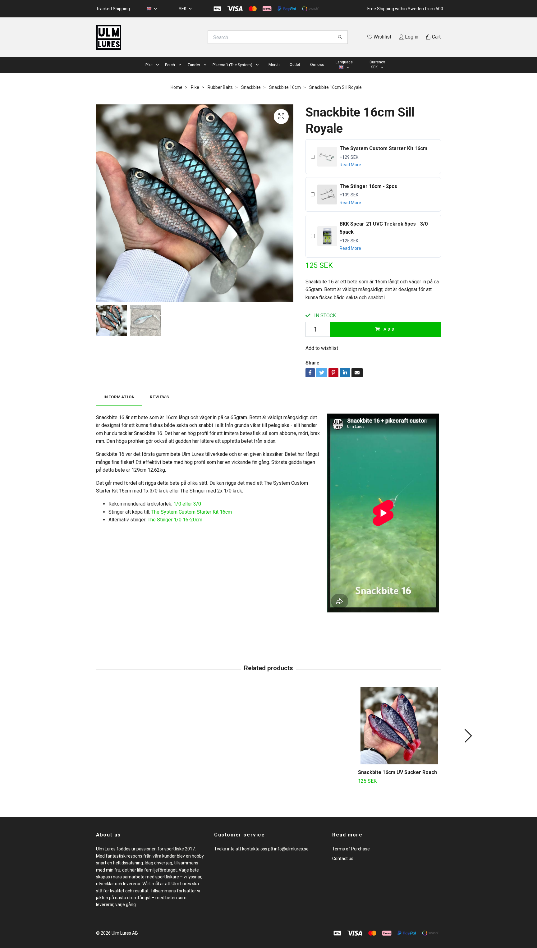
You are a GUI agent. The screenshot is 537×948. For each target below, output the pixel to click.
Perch (170, 64)
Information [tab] (119, 397)
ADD (389, 329)
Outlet (295, 64)
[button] (159, 65)
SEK (183, 8)
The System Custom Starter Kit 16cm (191, 512)
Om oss (317, 64)
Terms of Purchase (351, 848)
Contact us (342, 858)
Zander (193, 64)
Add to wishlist (321, 348)
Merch (274, 64)
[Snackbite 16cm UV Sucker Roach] (399, 725)
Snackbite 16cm (285, 87)
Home (176, 87)
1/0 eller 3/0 (187, 504)
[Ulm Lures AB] (182, 37)
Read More (350, 164)
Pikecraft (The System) (232, 64)
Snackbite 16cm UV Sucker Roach (397, 772)
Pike (149, 64)
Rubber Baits (220, 87)
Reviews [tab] (159, 397)
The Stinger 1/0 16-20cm (175, 520)
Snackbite (251, 87)
